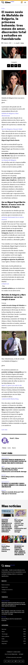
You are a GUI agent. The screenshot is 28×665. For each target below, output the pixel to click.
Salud (3, 466)
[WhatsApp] (19, 65)
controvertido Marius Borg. (10, 399)
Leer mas (4, 429)
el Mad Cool (5, 284)
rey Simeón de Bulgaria (9, 160)
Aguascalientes (5, 458)
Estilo (3, 8)
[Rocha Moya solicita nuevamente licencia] (8, 539)
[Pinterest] (15, 65)
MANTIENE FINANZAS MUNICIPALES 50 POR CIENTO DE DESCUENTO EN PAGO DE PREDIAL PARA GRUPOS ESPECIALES (14, 461)
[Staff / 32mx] (5, 441)
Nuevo (14, 448)
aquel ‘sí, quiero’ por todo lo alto (12, 385)
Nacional (4, 475)
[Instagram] (8, 661)
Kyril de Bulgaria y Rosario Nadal (12, 129)
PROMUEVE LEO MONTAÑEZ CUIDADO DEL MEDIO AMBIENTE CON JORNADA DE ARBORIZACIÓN (14, 485)
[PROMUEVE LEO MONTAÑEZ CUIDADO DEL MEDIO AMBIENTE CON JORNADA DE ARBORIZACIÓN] (20, 539)
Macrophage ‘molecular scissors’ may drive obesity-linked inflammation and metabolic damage (14, 470)
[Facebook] (8, 65)
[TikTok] (12, 661)
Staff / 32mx (20, 43)
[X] (12, 65)
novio (9, 448)
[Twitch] (15, 661)
